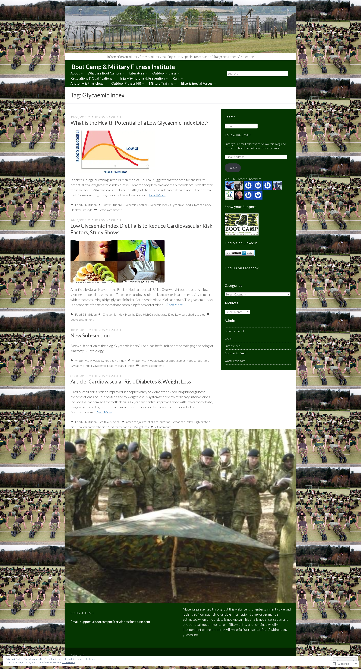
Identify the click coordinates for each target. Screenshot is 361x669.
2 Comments (163, 427)
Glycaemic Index (158, 205)
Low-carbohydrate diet (190, 314)
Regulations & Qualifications (91, 78)
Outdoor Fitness (164, 73)
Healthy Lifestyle (82, 210)
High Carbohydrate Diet (158, 314)
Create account (234, 331)
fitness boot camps (173, 360)
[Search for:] (257, 73)
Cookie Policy (68, 662)
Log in (228, 338)
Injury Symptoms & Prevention (142, 78)
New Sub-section (90, 335)
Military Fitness (124, 365)
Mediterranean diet (120, 427)
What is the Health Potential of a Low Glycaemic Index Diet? (139, 122)
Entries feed (232, 346)
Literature (136, 73)
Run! (176, 78)
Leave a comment (110, 210)
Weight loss (141, 427)
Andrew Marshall (107, 117)
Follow (233, 168)
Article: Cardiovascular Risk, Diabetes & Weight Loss (131, 381)
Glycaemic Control (135, 205)
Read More (157, 195)
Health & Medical (109, 422)
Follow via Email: (238, 135)
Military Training (161, 83)
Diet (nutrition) (112, 205)
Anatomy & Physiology (87, 83)
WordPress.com (235, 361)
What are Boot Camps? (104, 73)
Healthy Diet (133, 314)
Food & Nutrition (86, 205)
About (75, 73)
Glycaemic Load (180, 205)
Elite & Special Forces (196, 83)
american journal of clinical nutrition (148, 422)
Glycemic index (201, 205)
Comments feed (235, 353)
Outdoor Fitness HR (126, 83)
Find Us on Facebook (242, 268)
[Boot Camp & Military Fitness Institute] (180, 29)
